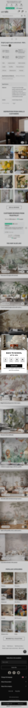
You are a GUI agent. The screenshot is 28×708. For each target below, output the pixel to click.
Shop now (14, 366)
